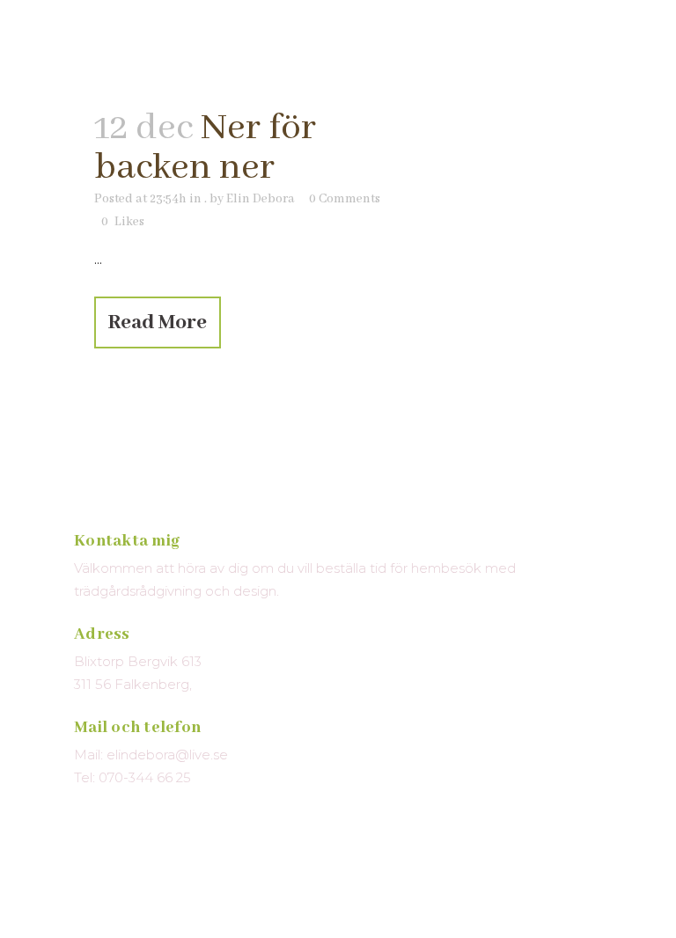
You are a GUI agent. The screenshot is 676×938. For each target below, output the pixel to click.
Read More (157, 322)
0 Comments (344, 199)
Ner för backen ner (205, 148)
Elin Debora (260, 199)
